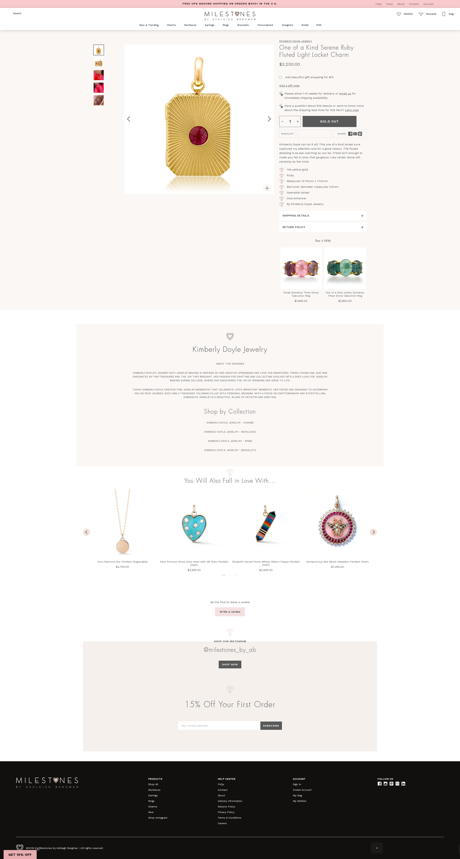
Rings (151, 801)
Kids (318, 24)
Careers (222, 823)
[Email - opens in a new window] (355, 134)
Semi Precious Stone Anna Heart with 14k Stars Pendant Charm (194, 563)
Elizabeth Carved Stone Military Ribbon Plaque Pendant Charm (266, 563)
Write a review (230, 611)
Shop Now (230, 664)
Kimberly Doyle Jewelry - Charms (230, 422)
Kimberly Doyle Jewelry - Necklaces (230, 431)
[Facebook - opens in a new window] (350, 134)
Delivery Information (230, 801)
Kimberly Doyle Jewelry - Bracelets (230, 450)
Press (390, 4)
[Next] (373, 532)
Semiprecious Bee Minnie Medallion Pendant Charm (337, 561)
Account (428, 4)
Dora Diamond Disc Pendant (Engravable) (122, 561)
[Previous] (86, 532)
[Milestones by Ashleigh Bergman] (230, 15)
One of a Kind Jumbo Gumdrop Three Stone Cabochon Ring (345, 294)
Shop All (153, 784)
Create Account (302, 789)
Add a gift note (289, 85)
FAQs (379, 4)
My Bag (297, 795)
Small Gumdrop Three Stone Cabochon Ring (301, 294)
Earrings (153, 795)
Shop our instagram (230, 641)
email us (345, 93)
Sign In (297, 784)
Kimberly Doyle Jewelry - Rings (230, 440)
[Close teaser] (38, 849)
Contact (414, 4)
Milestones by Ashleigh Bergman (58, 848)
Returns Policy (226, 806)
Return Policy (293, 227)
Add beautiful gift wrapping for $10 (309, 77)
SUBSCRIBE (271, 725)
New (151, 812)
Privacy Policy (226, 812)
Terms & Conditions (229, 817)
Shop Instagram (157, 817)
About (401, 4)
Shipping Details (295, 215)
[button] (20, 854)
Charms (152, 806)
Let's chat (352, 110)
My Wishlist (299, 801)
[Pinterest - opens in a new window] (360, 134)
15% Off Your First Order (230, 705)
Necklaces (154, 789)
